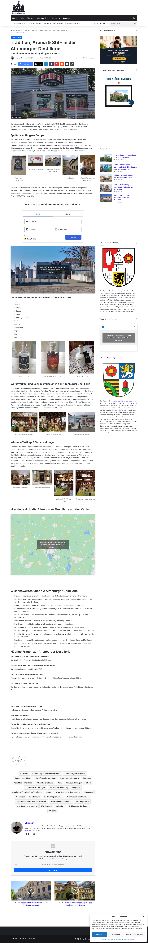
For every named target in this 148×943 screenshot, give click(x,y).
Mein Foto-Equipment (72, 23)
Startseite (15, 30)
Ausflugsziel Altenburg (46, 778)
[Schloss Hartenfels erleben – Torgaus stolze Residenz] (106, 178)
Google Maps (29, 830)
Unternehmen (25, 30)
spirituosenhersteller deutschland (31, 801)
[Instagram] (34, 834)
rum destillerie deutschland (68, 792)
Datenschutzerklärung (120, 939)
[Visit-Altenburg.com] (18, 7)
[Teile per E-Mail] (67, 64)
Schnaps (89, 792)
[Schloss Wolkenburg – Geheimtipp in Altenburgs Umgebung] (106, 188)
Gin (60, 783)
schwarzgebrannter (53, 797)
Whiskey (60, 806)
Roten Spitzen (41, 452)
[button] (144, 916)
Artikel (22, 18)
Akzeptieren (99, 934)
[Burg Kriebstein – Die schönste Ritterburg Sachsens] (106, 158)
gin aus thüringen (74, 783)
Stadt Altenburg (116, 291)
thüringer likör (83, 801)
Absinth (24, 773)
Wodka (53, 811)
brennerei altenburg (70, 778)
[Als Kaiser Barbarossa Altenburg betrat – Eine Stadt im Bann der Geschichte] (106, 168)
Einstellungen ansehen (135, 934)
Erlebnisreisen (58, 23)
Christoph (18, 58)
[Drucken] (72, 64)
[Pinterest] (56, 64)
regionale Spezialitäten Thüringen (27, 792)
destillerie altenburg (23, 783)
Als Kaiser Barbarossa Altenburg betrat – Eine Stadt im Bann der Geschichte (125, 167)
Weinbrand (47, 806)
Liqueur (76, 787)
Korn (89, 783)
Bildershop (47, 23)
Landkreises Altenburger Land (122, 401)
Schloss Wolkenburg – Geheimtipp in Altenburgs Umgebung (123, 187)
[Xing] (36, 834)
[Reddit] (62, 64)
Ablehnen (116, 934)
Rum (49, 792)
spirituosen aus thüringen (79, 797)
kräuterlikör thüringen (36, 787)
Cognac (87, 778)
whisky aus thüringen (79, 806)
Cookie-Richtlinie (107, 939)
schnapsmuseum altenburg (28, 797)
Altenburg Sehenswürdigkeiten (46, 773)
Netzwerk (54, 18)
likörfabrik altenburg (59, 787)
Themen (30, 18)
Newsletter (66, 18)
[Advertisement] (95, 7)
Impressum (131, 939)
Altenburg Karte (42, 18)
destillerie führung (45, 783)
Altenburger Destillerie (75, 773)
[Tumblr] (51, 64)
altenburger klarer (23, 778)
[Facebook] (28, 834)
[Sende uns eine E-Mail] (21, 58)
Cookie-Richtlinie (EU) (19, 23)
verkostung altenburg (27, 806)
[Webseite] (26, 834)
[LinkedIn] (46, 64)
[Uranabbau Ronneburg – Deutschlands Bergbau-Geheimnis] (106, 198)
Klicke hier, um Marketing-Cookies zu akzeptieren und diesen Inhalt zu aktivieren (53, 269)
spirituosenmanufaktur (61, 801)
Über (14, 18)
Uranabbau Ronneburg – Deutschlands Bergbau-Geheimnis (123, 197)
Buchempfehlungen (35, 23)
